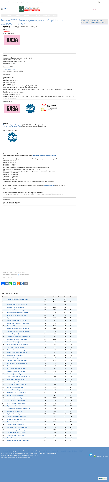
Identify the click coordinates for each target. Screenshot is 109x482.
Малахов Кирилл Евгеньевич (16, 320)
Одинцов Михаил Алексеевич (16, 318)
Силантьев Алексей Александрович (18, 376)
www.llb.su (25, 453)
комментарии (94, 22)
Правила (46, 15)
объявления (85, 22)
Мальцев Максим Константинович (18, 323)
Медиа (9, 15)
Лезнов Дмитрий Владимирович (17, 363)
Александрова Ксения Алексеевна (18, 440)
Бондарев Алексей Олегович (16, 379)
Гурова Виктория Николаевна (12, 126)
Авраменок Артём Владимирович (17, 344)
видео (101, 20)
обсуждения (94, 20)
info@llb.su (43, 453)
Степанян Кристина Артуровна (17, 432)
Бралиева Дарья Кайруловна (16, 392)
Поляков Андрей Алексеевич (16, 382)
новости (83, 20)
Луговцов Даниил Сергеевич (16, 368)
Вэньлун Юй (11, 326)
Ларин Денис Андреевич (15, 438)
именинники (102, 22)
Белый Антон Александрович (16, 302)
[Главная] (4, 8)
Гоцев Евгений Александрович (17, 403)
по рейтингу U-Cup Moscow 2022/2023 (44, 155)
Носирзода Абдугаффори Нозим (17, 312)
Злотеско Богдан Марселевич (16, 315)
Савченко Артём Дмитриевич (16, 342)
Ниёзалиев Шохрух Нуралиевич (17, 398)
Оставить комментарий (10, 274)
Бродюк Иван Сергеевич (15, 355)
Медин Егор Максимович (15, 395)
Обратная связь (34, 453)
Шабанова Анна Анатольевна (16, 419)
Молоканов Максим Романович (17, 339)
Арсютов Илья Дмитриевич (15, 358)
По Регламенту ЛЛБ (9, 69)
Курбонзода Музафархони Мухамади (19, 336)
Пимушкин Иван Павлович (15, 347)
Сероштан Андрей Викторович (12, 125)
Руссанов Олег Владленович (16, 422)
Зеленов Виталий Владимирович (17, 350)
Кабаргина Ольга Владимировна (17, 427)
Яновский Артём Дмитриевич (16, 334)
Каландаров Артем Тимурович (16, 384)
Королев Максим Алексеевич (16, 416)
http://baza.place (49, 185)
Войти (94, 9)
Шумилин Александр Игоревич (17, 304)
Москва (10, 277)
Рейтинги (27, 15)
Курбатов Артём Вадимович (16, 414)
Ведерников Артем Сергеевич (16, 406)
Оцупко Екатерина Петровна (16, 371)
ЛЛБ (54, 15)
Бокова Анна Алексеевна (15, 387)
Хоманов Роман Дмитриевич (16, 400)
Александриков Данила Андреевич (18, 328)
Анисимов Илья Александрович (17, 310)
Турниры (18, 15)
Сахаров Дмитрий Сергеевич (16, 374)
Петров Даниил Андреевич (15, 390)
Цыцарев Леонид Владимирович (17, 299)
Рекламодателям (52, 453)
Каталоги (37, 15)
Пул (4, 277)
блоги (88, 20)
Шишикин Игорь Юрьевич (15, 411)
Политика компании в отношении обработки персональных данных (19, 455)
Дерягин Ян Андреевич (14, 366)
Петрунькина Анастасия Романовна (18, 408)
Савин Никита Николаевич (15, 435)
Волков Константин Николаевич (17, 352)
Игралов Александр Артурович (17, 360)
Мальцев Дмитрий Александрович (18, 430)
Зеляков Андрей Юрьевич (15, 307)
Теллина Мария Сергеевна (15, 424)
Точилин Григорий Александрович (18, 331)
